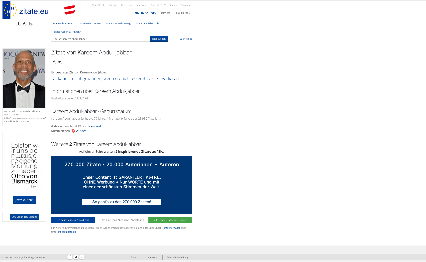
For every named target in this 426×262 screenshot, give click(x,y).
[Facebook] (18, 23)
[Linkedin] (30, 23)
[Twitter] (24, 23)
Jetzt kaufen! (24, 200)
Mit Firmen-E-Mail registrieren (170, 220)
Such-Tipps (186, 38)
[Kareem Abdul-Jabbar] (24, 78)
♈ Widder (78, 131)
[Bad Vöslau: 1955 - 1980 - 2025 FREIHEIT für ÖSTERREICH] (69, 10)
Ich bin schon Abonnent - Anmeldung (122, 220)
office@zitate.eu (67, 231)
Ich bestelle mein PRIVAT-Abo (73, 220)
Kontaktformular (171, 227)
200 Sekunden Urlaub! (24, 216)
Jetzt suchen (159, 38)
